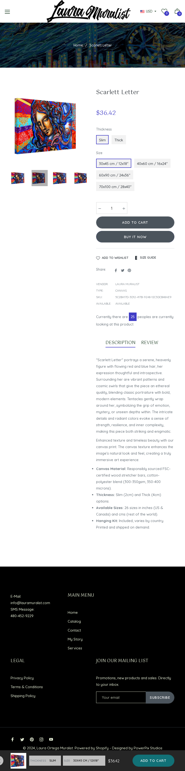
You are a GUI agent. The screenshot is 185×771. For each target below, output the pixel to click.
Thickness (104, 129)
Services (75, 648)
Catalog (74, 621)
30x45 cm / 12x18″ (113, 163)
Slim (102, 140)
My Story (75, 639)
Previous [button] (14, 178)
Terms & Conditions (27, 687)
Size (99, 153)
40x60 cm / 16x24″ (152, 163)
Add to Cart (153, 760)
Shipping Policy (23, 695)
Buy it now (135, 237)
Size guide (147, 257)
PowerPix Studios (148, 748)
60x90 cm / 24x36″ (114, 175)
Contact (74, 630)
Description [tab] (120, 342)
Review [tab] (150, 342)
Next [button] (85, 178)
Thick (118, 140)
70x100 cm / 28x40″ (115, 186)
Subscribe (160, 697)
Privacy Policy (22, 678)
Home (78, 45)
